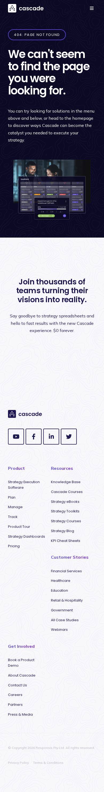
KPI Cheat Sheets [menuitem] (65, 540)
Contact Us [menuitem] (17, 685)
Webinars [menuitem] (59, 629)
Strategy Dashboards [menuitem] (26, 536)
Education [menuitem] (59, 590)
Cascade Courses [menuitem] (67, 491)
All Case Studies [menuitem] (65, 620)
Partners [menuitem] (15, 704)
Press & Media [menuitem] (20, 714)
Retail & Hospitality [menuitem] (67, 600)
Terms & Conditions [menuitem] (48, 763)
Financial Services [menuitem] (66, 571)
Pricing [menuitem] (14, 546)
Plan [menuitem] (11, 497)
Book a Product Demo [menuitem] (21, 662)
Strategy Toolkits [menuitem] (65, 511)
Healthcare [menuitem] (60, 580)
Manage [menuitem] (15, 506)
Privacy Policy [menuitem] (18, 763)
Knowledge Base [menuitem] (66, 481)
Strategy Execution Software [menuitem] (24, 484)
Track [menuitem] (13, 516)
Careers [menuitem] (15, 694)
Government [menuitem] (62, 610)
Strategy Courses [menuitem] (66, 521)
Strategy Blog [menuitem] (62, 530)
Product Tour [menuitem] (19, 526)
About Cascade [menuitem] (21, 675)
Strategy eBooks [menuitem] (65, 501)
